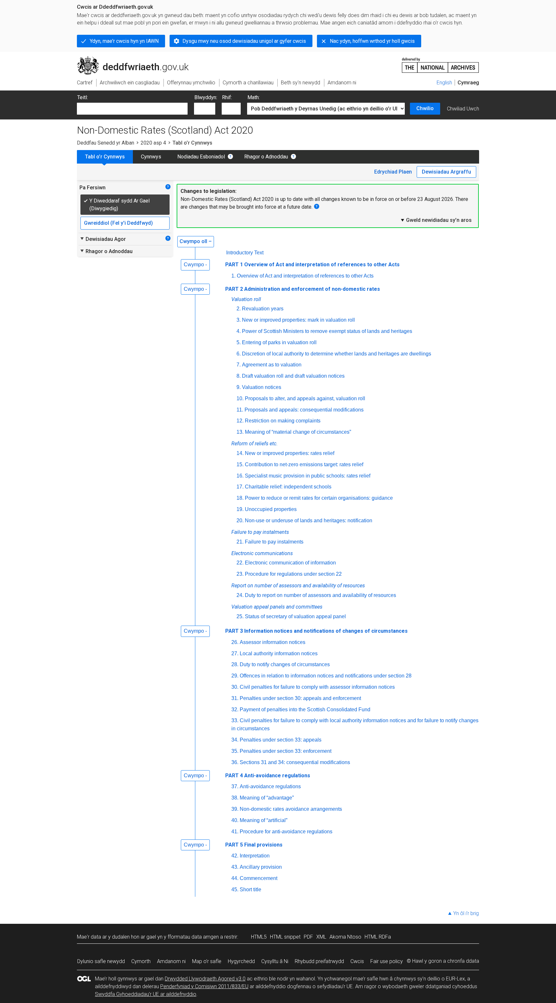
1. (233, 276)
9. (238, 387)
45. (234, 889)
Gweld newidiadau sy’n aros (436, 220)
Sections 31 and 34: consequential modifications (295, 762)
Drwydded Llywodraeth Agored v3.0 (205, 979)
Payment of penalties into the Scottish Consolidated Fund (305, 709)
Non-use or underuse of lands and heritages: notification (308, 520)
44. (234, 878)
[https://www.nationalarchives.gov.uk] (440, 62)
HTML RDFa (378, 937)
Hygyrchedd (241, 961)
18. (240, 498)
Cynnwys (151, 157)
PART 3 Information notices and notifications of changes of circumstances (316, 631)
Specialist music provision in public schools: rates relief (307, 475)
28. (234, 664)
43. (234, 867)
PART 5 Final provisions (254, 845)
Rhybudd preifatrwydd (319, 961)
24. (240, 595)
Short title (250, 889)
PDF (308, 937)
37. (234, 786)
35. (234, 751)
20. (240, 520)
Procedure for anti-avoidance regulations (286, 831)
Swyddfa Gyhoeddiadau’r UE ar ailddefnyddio (145, 994)
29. (234, 675)
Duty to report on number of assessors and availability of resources (320, 595)
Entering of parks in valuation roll (279, 342)
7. (238, 364)
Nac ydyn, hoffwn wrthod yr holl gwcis (372, 41)
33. (234, 720)
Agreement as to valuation (271, 364)
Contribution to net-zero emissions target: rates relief (304, 464)
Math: (253, 97)
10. (240, 398)
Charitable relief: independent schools (288, 486)
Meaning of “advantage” (267, 797)
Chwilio (425, 108)
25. (240, 616)
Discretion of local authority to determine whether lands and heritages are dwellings (336, 353)
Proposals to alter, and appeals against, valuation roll (305, 398)
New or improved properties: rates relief (289, 453)
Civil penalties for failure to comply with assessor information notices (317, 687)
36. (234, 762)
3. (238, 320)
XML (321, 937)
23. (240, 574)
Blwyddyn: (205, 97)
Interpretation (255, 855)
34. (234, 740)
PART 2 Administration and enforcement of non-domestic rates (302, 289)
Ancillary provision (261, 867)
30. (234, 687)
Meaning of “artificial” (263, 820)
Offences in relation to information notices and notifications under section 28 (326, 675)
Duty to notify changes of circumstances (285, 664)
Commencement (258, 878)
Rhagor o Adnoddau (266, 157)
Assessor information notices (272, 642)
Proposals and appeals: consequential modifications (304, 409)
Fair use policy (386, 961)
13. (240, 432)
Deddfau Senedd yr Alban (105, 143)
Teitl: (82, 97)
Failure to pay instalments (274, 541)
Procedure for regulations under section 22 (293, 574)
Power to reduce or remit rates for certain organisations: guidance (319, 498)
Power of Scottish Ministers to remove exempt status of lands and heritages (327, 331)
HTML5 (259, 937)
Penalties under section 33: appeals (280, 740)
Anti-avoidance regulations (270, 786)
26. (234, 642)
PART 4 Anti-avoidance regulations (267, 775)
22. (240, 562)
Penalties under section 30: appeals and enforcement (300, 698)
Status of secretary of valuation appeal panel (295, 616)
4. (238, 331)
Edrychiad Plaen (393, 172)
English (444, 83)
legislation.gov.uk (130, 59)
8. (238, 376)
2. (238, 308)
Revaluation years (262, 308)
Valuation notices (261, 387)
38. (234, 797)
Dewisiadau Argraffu (446, 172)
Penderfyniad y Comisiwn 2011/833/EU (204, 986)
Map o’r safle (206, 961)
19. (240, 509)
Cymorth (141, 961)
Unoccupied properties (271, 509)
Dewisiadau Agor (102, 239)
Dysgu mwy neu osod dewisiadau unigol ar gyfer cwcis (244, 41)
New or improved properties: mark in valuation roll (298, 320)
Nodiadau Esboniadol (201, 157)
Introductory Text (245, 252)
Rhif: (227, 97)
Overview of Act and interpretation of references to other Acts (305, 276)
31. (234, 698)
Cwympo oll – (196, 241)
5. (238, 342)
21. (240, 541)
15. (240, 464)
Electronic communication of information (290, 562)
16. (240, 475)
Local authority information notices (279, 653)
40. (234, 820)
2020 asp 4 (153, 143)
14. (240, 453)
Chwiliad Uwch (463, 109)
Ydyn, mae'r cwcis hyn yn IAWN (124, 41)
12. (240, 420)
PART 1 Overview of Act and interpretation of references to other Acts (312, 264)
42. (234, 855)
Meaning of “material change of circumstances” (298, 432)
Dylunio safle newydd (101, 961)
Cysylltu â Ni (274, 961)
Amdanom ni (171, 961)
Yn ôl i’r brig (466, 913)
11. (239, 409)
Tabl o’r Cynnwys (105, 157)
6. (238, 353)
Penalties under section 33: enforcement (285, 751)
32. (234, 709)
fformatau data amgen (193, 937)
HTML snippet (285, 937)
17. (240, 486)
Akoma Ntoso (345, 937)
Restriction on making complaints (282, 420)
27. (234, 653)
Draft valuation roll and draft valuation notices (293, 376)
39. (234, 809)
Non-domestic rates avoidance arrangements (291, 809)
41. (234, 831)
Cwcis (357, 961)
